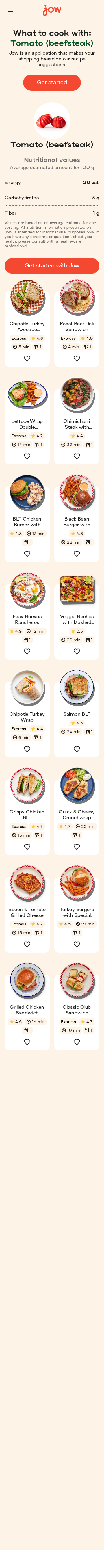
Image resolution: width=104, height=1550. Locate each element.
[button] (10, 10)
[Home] (52, 10)
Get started (52, 82)
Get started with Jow (52, 266)
